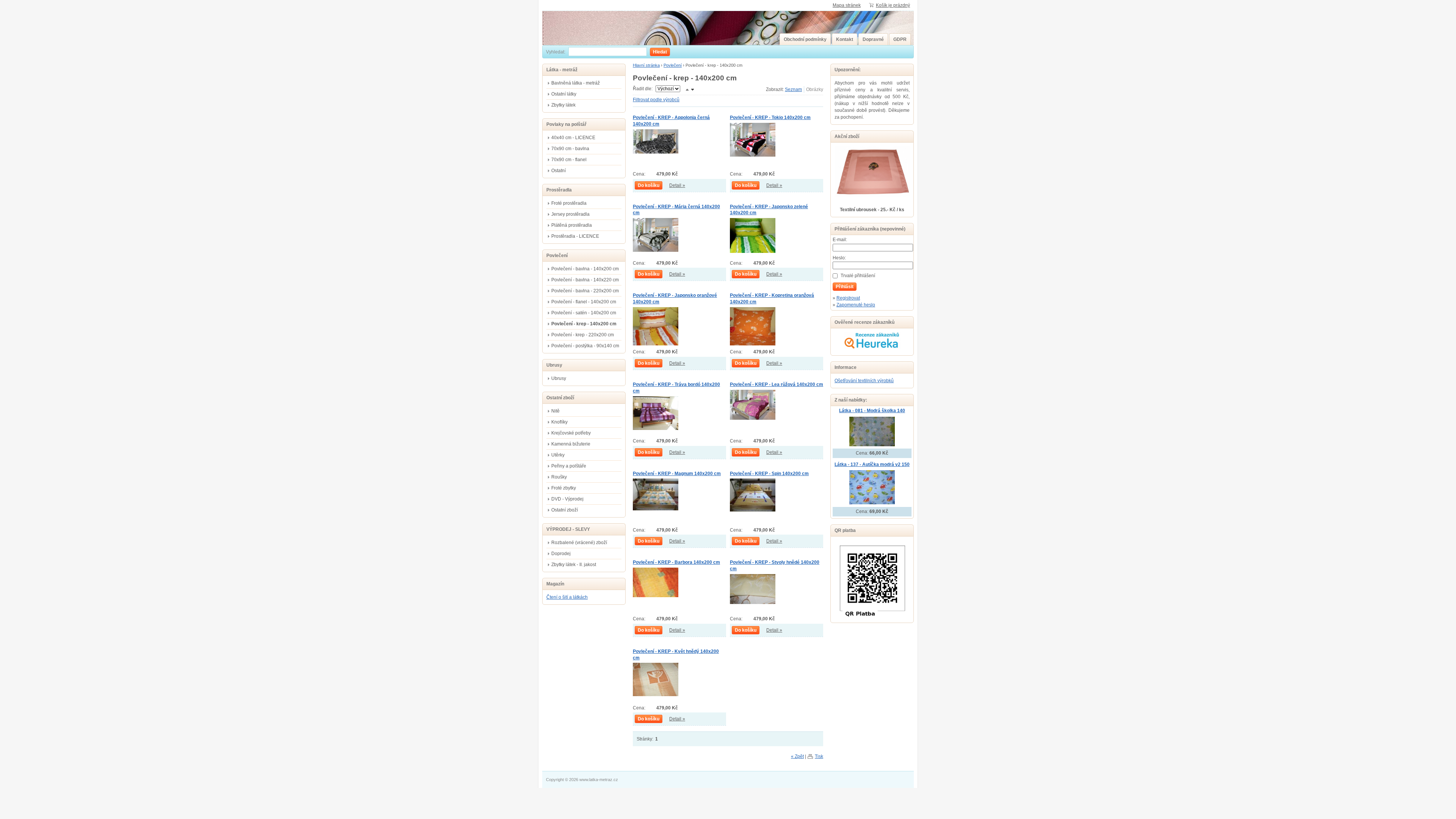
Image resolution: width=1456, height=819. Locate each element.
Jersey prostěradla (570, 214)
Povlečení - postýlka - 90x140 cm (585, 345)
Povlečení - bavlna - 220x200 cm (585, 290)
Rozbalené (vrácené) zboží (579, 542)
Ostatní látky (563, 94)
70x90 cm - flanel (569, 159)
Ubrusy (558, 378)
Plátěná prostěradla (571, 225)
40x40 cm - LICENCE (573, 137)
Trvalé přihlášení (858, 275)
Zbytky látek (563, 105)
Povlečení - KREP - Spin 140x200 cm (769, 473)
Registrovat (848, 298)
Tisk (819, 756)
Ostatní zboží (564, 510)
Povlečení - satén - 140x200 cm (583, 312)
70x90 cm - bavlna (570, 148)
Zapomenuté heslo (855, 305)
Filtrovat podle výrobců (656, 99)
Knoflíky (559, 422)
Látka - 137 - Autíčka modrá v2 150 (872, 464)
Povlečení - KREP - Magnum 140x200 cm (677, 473)
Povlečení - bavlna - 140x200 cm (585, 268)
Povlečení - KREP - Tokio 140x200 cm (770, 117)
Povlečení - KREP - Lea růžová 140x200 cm (776, 384)
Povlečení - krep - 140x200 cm (584, 323)
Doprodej (561, 553)
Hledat (660, 52)
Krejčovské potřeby (571, 433)
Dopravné (873, 39)
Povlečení (673, 65)
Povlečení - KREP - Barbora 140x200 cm (676, 562)
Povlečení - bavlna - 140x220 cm (585, 279)
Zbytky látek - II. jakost (573, 564)
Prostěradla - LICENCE (575, 236)
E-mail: (840, 239)
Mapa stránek (847, 5)
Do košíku (648, 185)
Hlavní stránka (646, 65)
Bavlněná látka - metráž (575, 83)
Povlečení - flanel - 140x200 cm (583, 301)
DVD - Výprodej (567, 499)
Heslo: (839, 257)
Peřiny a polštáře (568, 466)
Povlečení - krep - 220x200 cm (582, 334)
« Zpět (797, 756)
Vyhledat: (555, 52)
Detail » (677, 185)
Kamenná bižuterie (570, 444)
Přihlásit (845, 286)
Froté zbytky (563, 488)
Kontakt (844, 39)
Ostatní (558, 170)
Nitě (555, 411)
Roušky (559, 477)
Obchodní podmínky (805, 39)
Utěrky (558, 455)
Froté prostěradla (569, 203)
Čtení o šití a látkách (567, 597)
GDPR (900, 39)
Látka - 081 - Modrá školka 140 (872, 410)
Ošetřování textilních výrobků (864, 380)
